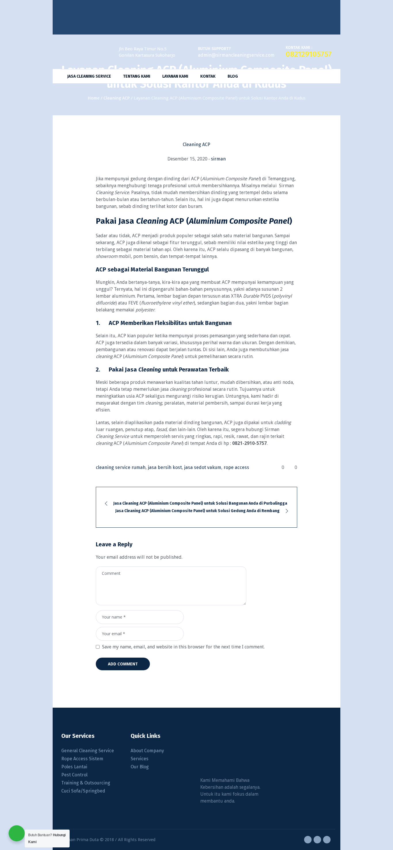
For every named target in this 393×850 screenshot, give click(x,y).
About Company (147, 750)
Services (139, 758)
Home (94, 98)
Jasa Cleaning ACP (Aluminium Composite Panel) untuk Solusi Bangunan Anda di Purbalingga (200, 503)
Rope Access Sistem (82, 758)
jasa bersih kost (165, 467)
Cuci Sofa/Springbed (83, 791)
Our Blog (140, 766)
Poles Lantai (74, 766)
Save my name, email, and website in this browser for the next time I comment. (183, 647)
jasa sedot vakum (202, 467)
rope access (236, 467)
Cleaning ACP (117, 98)
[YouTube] (327, 839)
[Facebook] (308, 839)
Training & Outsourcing (85, 783)
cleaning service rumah (121, 467)
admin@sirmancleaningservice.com (236, 55)
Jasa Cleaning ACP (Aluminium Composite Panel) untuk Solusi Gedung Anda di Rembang (197, 510)
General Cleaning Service (87, 750)
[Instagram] (317, 839)
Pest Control (74, 775)
